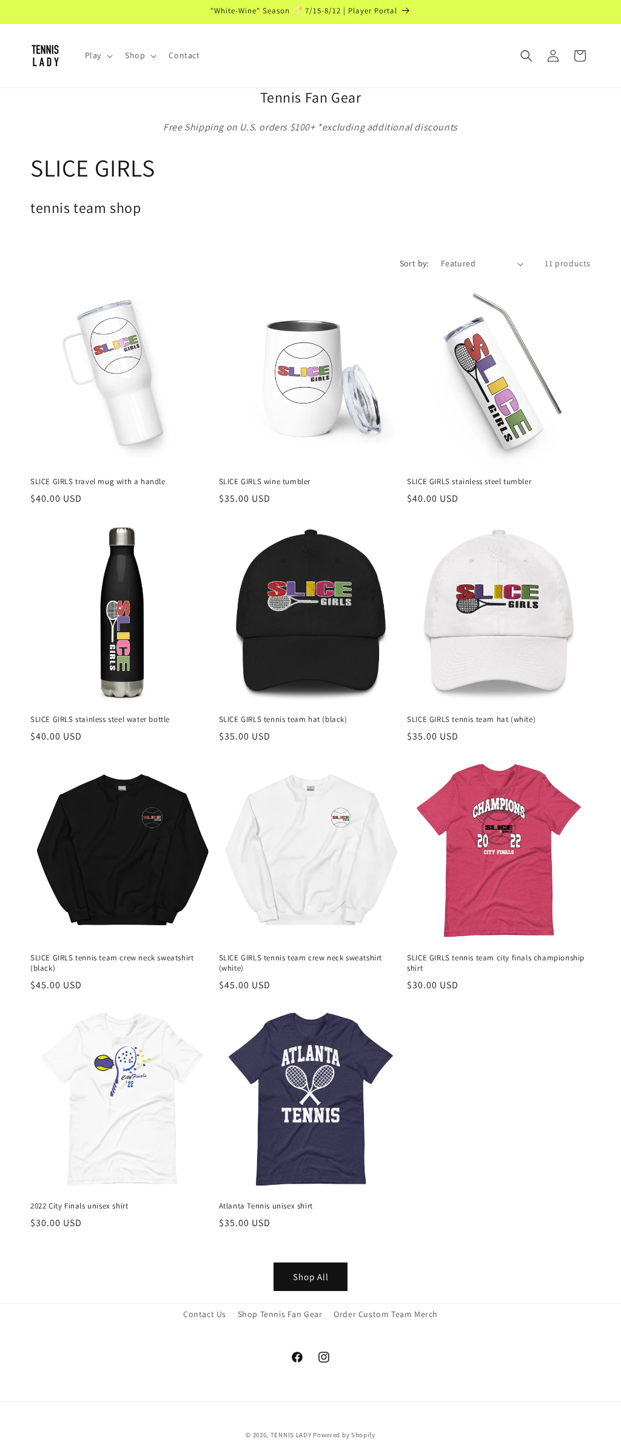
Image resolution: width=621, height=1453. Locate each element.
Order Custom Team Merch (386, 1314)
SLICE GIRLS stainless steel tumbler (469, 482)
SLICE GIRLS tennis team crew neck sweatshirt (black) (111, 963)
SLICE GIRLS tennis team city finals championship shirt (496, 963)
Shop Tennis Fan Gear (280, 1314)
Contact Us (204, 1314)
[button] (98, 55)
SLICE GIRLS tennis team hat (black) (283, 719)
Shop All (311, 1277)
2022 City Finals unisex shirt (79, 1206)
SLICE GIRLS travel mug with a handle (98, 482)
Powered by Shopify (344, 1435)
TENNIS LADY (291, 1435)
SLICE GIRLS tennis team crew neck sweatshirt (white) (300, 963)
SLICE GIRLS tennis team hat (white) (471, 719)
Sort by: (414, 263)
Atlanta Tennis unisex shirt (266, 1206)
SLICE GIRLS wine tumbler (264, 482)
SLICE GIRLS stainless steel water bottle (100, 719)
